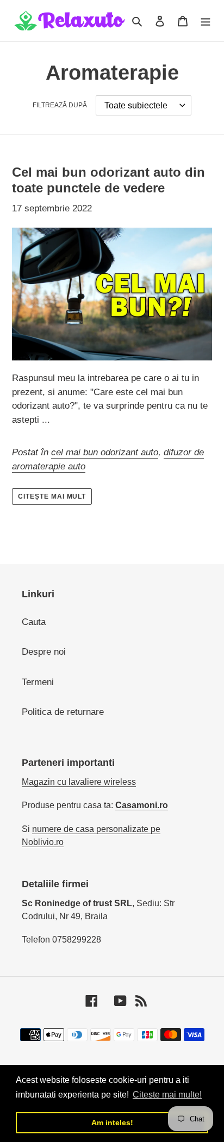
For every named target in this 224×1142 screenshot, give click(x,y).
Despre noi (44, 652)
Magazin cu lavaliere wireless (79, 781)
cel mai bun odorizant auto (104, 452)
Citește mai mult (52, 496)
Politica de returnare (63, 712)
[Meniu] (205, 20)
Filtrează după (60, 105)
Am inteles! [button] (112, 1122)
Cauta (34, 622)
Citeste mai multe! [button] (167, 1094)
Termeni (38, 682)
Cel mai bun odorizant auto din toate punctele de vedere (108, 180)
